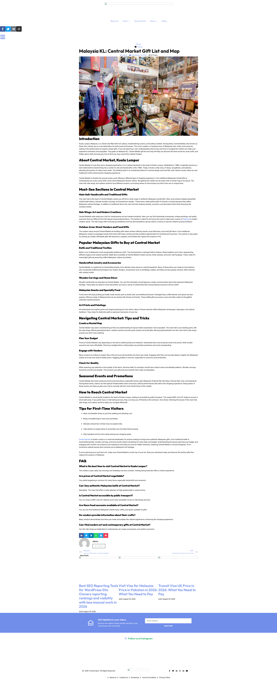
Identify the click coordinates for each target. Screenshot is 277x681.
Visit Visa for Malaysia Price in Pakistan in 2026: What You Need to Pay (138, 589)
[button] (81, 535)
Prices (125, 21)
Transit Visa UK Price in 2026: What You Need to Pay (177, 589)
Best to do (114, 21)
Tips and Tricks (140, 21)
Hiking (164, 21)
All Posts (99, 546)
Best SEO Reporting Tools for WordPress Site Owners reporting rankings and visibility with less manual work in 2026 (98, 596)
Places (152, 21)
